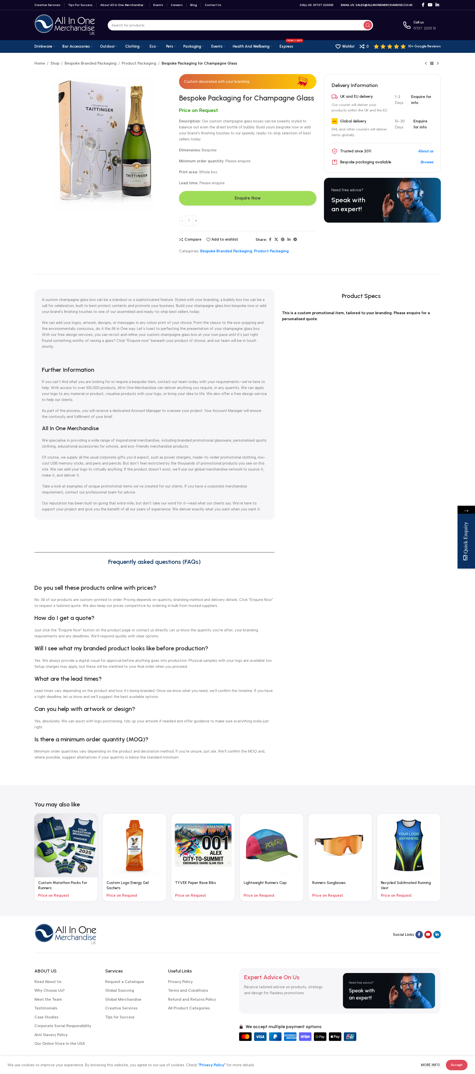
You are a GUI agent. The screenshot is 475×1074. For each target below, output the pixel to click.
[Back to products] (432, 64)
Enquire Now (248, 198)
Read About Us (47, 981)
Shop (54, 63)
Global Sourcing (119, 990)
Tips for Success (119, 1017)
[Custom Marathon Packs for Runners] (66, 845)
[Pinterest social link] (283, 239)
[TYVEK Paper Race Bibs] (203, 845)
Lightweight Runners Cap (265, 882)
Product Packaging (139, 63)
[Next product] (438, 64)
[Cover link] (382, 200)
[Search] (368, 25)
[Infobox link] (407, 46)
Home (39, 63)
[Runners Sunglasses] (340, 845)
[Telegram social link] (295, 239)
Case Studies (46, 1017)
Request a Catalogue (124, 981)
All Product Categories (189, 1008)
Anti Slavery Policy (51, 1035)
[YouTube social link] (430, 5)
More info (431, 1065)
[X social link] (276, 239)
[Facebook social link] (423, 5)
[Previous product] (426, 64)
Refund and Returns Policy (192, 999)
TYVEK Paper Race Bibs (195, 882)
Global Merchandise (123, 999)
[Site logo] (64, 25)
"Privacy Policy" (212, 1065)
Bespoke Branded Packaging (90, 63)
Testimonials (45, 1008)
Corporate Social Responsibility (62, 1026)
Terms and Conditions (188, 990)
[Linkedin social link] (437, 5)
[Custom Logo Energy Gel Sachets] (134, 845)
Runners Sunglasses (329, 882)
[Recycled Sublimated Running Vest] (409, 845)
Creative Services (121, 1008)
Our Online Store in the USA (59, 1043)
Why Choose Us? (49, 990)
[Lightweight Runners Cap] (271, 845)
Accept (457, 1065)
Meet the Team (48, 999)
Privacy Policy (180, 981)
